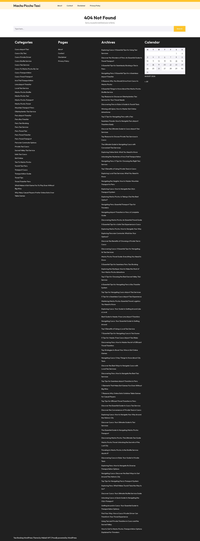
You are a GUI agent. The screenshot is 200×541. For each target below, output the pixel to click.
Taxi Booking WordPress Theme (26, 538)
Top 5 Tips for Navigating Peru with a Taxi (117, 117)
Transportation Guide (23, 174)
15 (176, 61)
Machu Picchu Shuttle (23, 92)
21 (170, 65)
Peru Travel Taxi (21, 131)
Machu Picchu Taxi (26, 6)
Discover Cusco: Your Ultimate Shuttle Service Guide (121, 493)
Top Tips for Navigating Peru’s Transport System (120, 481)
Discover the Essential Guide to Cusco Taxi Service (120, 406)
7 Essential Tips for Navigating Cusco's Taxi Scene (120, 333)
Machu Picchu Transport (24, 100)
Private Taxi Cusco (22, 146)
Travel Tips (19, 178)
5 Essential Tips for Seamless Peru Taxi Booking (119, 264)
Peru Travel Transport (23, 139)
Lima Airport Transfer (23, 84)
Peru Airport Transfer (23, 115)
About (59, 6)
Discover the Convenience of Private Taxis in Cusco (121, 410)
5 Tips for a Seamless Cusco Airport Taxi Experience (121, 296)
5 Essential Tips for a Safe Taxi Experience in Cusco (121, 224)
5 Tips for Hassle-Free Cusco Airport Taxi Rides (119, 338)
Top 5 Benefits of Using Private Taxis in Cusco (118, 169)
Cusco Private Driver (23, 57)
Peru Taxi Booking (22, 123)
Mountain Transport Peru (24, 108)
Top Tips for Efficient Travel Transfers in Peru (118, 401)
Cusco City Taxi (20, 53)
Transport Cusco (21, 170)
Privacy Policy (95, 6)
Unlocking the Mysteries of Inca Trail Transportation (121, 157)
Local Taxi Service (22, 88)
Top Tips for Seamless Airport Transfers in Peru (119, 381)
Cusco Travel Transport (24, 76)
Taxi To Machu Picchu (23, 162)
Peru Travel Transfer (23, 135)
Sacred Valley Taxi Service (25, 150)
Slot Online (19, 158)
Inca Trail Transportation (24, 80)
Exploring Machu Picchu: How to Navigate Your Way (121, 229)
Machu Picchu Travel (23, 104)
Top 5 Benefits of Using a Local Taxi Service (118, 329)
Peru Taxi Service (21, 127)
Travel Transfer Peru (23, 181)
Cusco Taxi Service (22, 65)
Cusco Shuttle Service (23, 61)
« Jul (146, 81)
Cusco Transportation (23, 73)
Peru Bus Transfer (22, 119)
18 (153, 65)
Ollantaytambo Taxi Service (25, 111)
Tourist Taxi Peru (21, 166)
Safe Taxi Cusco (21, 154)
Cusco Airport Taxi (22, 49)
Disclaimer (81, 6)
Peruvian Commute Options (25, 142)
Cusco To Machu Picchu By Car (27, 69)
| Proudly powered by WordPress (64, 538)
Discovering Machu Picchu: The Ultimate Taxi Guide (121, 438)
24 (147, 68)
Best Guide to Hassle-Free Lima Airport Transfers (120, 317)
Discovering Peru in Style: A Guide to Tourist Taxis (120, 104)
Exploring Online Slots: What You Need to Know (119, 152)
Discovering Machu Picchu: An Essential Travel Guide (121, 220)
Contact (70, 6)
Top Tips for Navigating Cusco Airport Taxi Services (121, 292)
